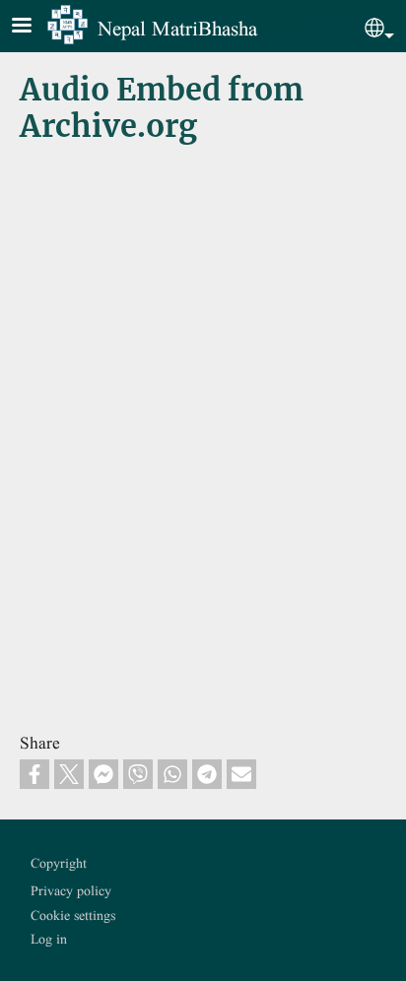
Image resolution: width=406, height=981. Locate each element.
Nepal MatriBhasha (177, 28)
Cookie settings (73, 915)
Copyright (59, 863)
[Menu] (33, 27)
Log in (49, 938)
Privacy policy (71, 890)
